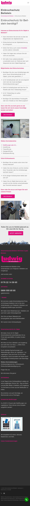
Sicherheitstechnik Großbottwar (11, 500)
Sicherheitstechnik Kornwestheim (20, 497)
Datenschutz (4, 489)
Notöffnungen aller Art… (10, 145)
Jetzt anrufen (16, 233)
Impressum (20, 488)
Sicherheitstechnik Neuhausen (8, 498)
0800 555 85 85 (8, 290)
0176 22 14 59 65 (9, 282)
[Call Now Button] (27, 500)
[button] (28, 2)
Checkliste (24, 48)
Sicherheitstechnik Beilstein (7, 16)
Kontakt (9, 489)
